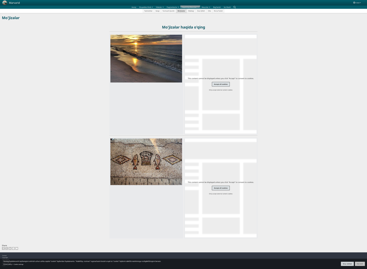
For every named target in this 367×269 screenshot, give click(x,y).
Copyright (5, 257)
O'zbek (357, 3)
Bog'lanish (217, 7)
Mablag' (191, 11)
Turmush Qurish (168, 11)
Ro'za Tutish (218, 11)
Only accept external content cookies (221, 90)
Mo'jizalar (181, 11)
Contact (4, 255)
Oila (209, 11)
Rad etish (360, 264)
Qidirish (234, 7)
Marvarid (14, 2)
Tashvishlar (148, 11)
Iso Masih (227, 7)
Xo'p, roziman (347, 264)
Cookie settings (18, 264)
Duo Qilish (201, 11)
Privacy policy (7, 264)
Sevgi (157, 11)
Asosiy (134, 7)
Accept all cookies (221, 84)
